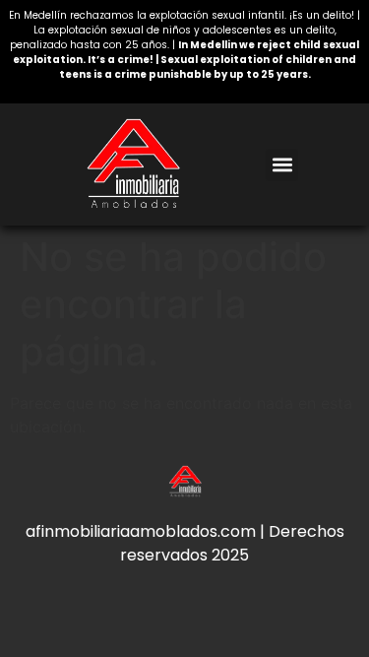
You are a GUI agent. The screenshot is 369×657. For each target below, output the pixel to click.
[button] (282, 165)
